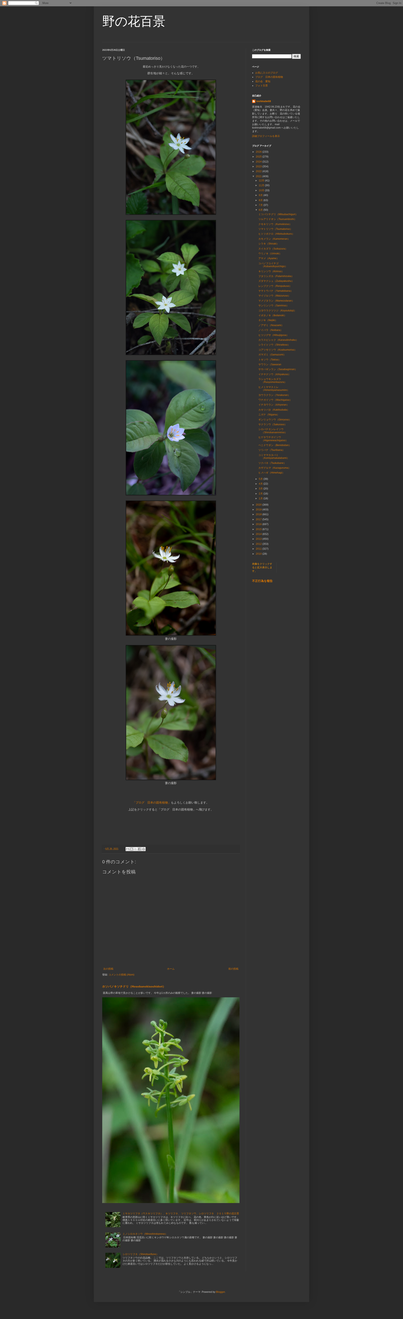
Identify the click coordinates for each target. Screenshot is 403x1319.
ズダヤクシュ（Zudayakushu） (276, 281)
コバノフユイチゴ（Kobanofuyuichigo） (272, 265)
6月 (261, 209)
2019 (259, 509)
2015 (259, 529)
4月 (261, 483)
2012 (259, 543)
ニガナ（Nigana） (268, 414)
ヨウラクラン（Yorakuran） (274, 395)
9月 (261, 195)
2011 (259, 548)
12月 (262, 180)
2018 (259, 514)
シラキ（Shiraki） (268, 243)
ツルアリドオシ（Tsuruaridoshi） (277, 219)
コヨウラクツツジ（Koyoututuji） (277, 310)
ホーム (171, 968)
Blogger (220, 1291)
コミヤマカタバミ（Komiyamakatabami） (273, 456)
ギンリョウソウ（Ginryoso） (274, 419)
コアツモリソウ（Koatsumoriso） (277, 349)
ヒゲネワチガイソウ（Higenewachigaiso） (273, 439)
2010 (259, 553)
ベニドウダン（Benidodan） (274, 445)
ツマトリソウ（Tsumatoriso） (275, 229)
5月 (261, 478)
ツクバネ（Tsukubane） (272, 463)
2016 (259, 524)
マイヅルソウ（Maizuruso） (274, 295)
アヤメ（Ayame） (268, 258)
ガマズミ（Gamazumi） (272, 354)
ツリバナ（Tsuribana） (271, 450)
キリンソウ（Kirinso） (271, 271)
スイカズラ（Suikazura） (273, 248)
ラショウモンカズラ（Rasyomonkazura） (272, 381)
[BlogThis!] (132, 849)
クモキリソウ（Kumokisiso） (275, 224)
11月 (262, 185)
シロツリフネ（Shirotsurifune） (141, 1254)
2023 (259, 166)
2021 (259, 176)
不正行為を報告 (262, 581)
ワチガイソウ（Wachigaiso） (275, 399)
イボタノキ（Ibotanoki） (272, 315)
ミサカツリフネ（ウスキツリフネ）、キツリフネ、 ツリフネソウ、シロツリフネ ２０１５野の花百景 (181, 1213)
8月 (261, 200)
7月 (261, 205)
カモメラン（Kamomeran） (274, 238)
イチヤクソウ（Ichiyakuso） (274, 374)
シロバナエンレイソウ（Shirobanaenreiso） (272, 431)
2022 (259, 171)
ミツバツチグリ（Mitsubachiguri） (278, 214)
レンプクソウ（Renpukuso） (275, 286)
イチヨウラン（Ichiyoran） (273, 404)
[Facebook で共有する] (139, 849)
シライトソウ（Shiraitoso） (274, 344)
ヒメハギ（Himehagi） (271, 472)
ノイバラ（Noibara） (270, 330)
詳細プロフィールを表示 (266, 136)
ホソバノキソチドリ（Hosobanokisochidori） (134, 986)
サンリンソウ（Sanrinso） (273, 305)
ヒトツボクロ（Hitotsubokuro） (276, 233)
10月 (262, 190)
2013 (259, 538)
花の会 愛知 (262, 81)
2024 (259, 161)
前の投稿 (233, 968)
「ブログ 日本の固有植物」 (152, 802)
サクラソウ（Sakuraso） (272, 424)
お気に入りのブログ (266, 72)
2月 (261, 493)
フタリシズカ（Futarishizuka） (276, 276)
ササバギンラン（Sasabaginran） (277, 369)
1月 (261, 498)
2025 (259, 156)
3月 (261, 488)
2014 (259, 534)
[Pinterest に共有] (143, 849)
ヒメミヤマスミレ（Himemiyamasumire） (273, 389)
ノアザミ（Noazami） (271, 325)
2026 (259, 151)
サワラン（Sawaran (271, 364)
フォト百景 (261, 85)
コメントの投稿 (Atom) (121, 974)
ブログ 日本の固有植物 (269, 76)
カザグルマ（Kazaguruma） (274, 467)
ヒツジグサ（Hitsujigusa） (273, 335)
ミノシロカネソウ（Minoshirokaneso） (145, 1233)
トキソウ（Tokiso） (269, 359)
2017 (259, 519)
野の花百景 (133, 21)
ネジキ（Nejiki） (267, 320)
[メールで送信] (128, 849)
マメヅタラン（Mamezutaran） (276, 300)
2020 (259, 504)
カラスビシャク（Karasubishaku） (278, 339)
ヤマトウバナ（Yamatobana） (275, 290)
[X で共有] (135, 849)
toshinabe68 (263, 101)
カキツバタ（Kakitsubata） (273, 409)
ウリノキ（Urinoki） (270, 253)
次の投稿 (108, 968)
